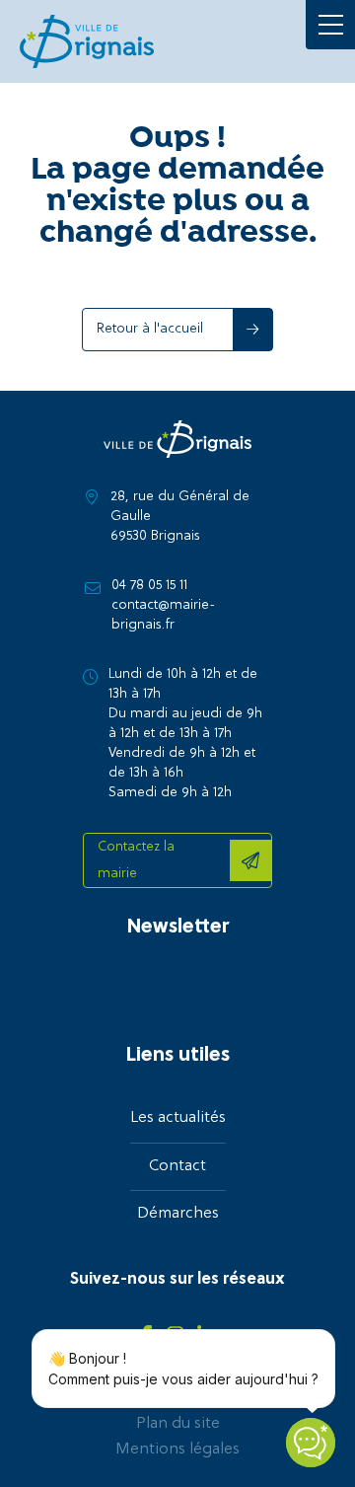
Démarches (178, 1214)
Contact (177, 1166)
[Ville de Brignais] (87, 41)
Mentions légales (177, 1449)
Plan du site (178, 1424)
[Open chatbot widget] (310, 1442)
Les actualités (178, 1118)
